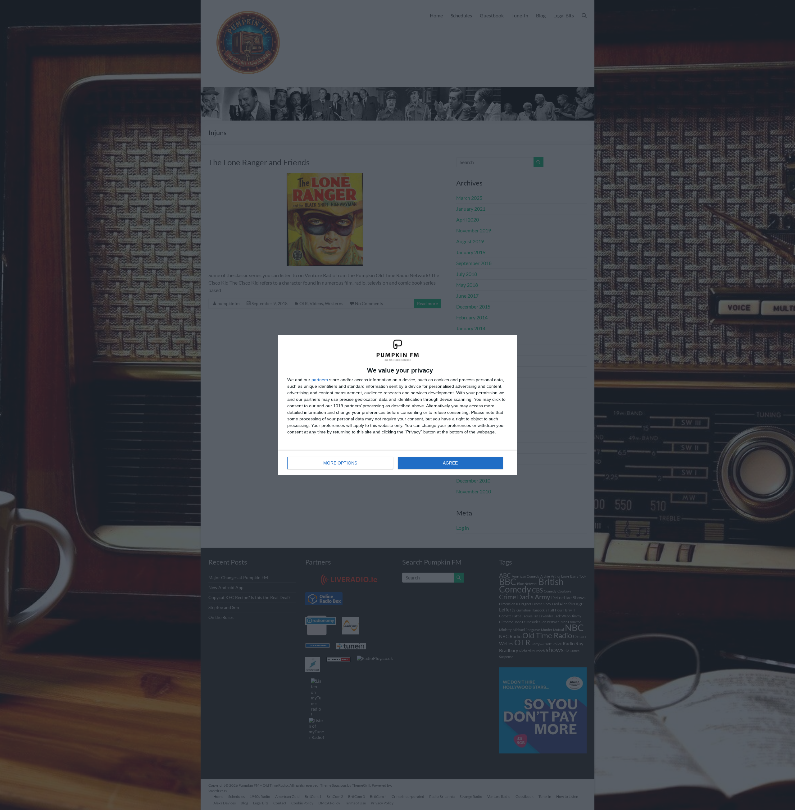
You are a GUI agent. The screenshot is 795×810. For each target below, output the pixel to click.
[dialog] (397, 404)
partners (319, 380)
